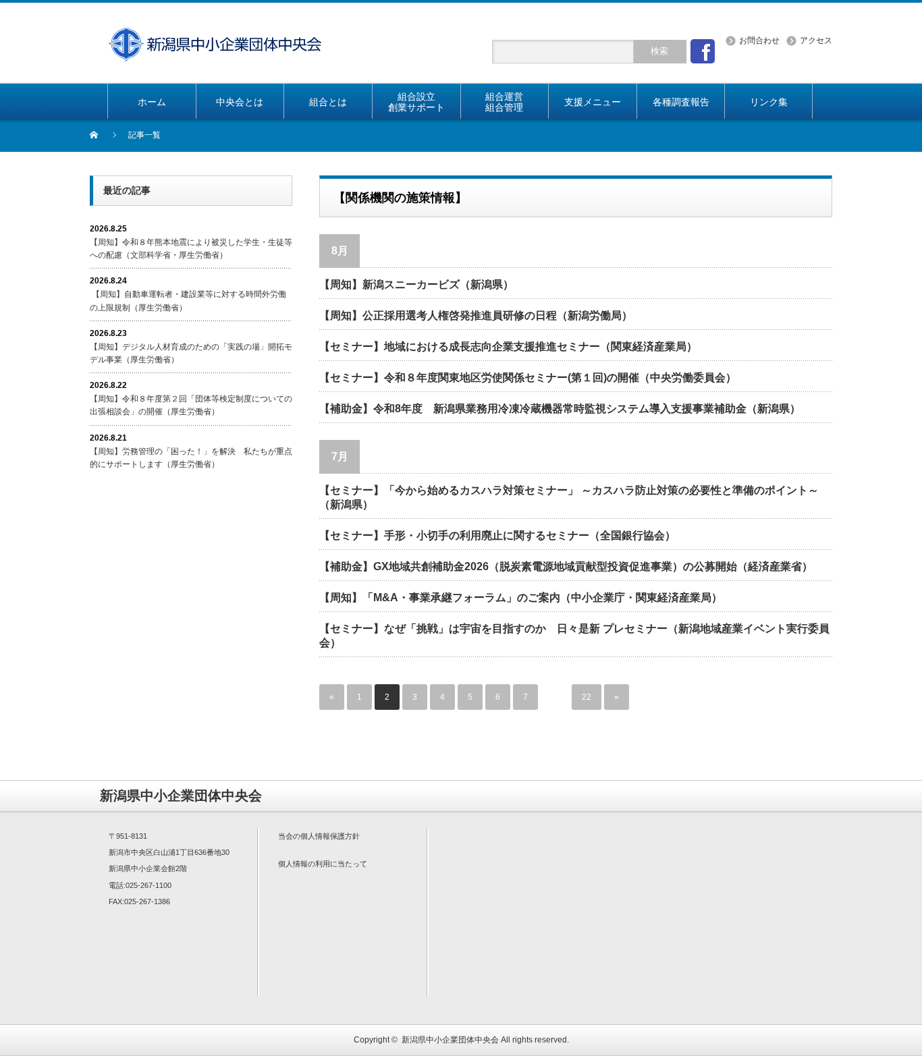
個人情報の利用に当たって (322, 864)
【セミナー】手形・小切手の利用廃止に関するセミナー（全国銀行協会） (497, 535)
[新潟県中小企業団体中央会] (214, 35)
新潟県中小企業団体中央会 (450, 1040)
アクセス (816, 40)
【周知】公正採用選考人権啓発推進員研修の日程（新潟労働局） (475, 315)
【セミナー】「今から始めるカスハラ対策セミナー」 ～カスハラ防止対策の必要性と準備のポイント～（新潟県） (569, 497)
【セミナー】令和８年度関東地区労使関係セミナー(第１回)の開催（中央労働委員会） (527, 377)
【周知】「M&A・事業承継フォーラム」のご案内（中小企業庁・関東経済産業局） (520, 597)
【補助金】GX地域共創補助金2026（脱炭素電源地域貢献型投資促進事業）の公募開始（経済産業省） (566, 566)
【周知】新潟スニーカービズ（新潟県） (416, 284)
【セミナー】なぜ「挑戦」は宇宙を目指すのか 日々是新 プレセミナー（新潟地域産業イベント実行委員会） (574, 635)
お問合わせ (759, 40)
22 (586, 697)
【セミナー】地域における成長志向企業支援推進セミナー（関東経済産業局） (508, 346)
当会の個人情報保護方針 (319, 836)
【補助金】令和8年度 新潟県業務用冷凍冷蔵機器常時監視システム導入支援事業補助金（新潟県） (560, 408)
